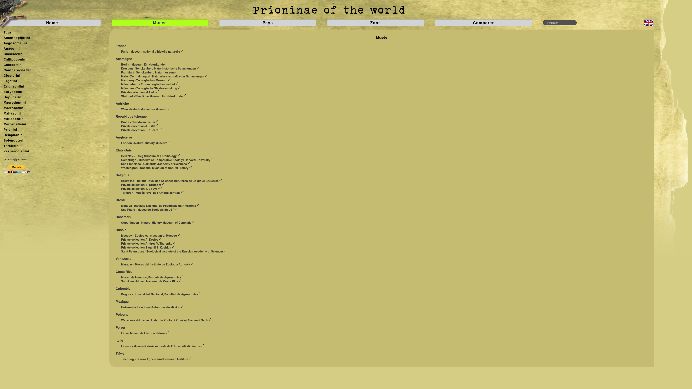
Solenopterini (15, 140)
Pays (268, 22)
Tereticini (12, 146)
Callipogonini (15, 59)
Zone (375, 22)
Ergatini (10, 81)
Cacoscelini (14, 54)
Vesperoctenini (16, 151)
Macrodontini (15, 102)
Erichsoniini (14, 86)
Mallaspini (12, 113)
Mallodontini (14, 119)
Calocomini (13, 64)
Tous (8, 32)
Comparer (483, 22)
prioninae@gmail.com (15, 159)
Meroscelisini (15, 124)
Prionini (10, 129)
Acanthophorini (17, 37)
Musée (160, 22)
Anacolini (12, 48)
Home (52, 22)
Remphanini (14, 135)
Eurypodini (13, 92)
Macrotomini (14, 108)
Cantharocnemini (18, 70)
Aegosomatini (15, 43)
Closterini (12, 75)
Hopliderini (13, 97)
